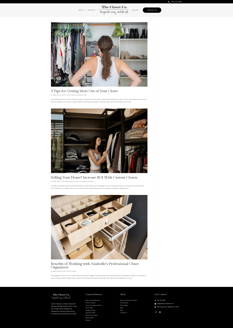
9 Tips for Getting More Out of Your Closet (84, 91)
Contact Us (152, 10)
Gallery (135, 10)
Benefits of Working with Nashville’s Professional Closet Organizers (95, 265)
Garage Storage (90, 310)
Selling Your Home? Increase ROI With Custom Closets (94, 177)
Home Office (89, 308)
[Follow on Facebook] (156, 312)
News (91, 181)
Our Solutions (124, 303)
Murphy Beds (89, 318)
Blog (67, 181)
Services (91, 10)
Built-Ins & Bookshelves (93, 300)
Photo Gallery (124, 305)
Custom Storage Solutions (94, 305)
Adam (54, 95)
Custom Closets (71, 95)
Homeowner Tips (81, 95)
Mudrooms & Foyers (92, 315)
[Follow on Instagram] (159, 312)
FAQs (121, 308)
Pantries (88, 320)
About (81, 10)
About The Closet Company (128, 300)
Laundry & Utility (90, 313)
